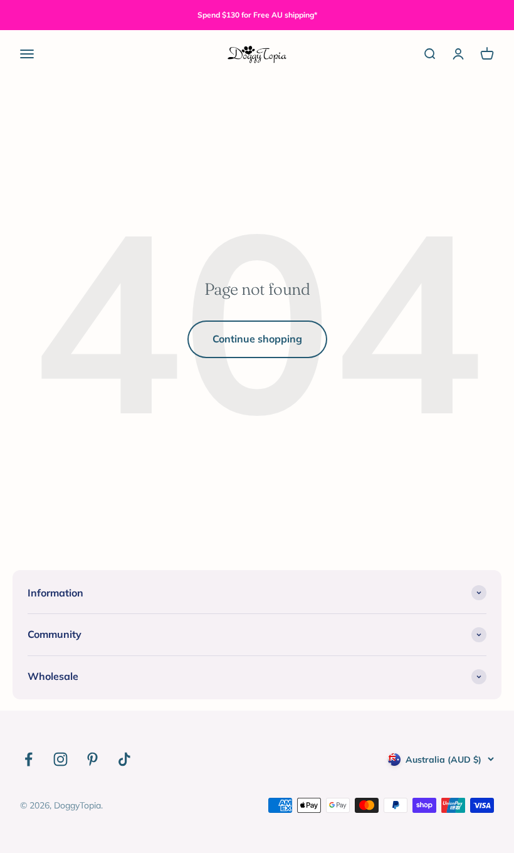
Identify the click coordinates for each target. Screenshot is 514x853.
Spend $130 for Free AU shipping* (257, 14)
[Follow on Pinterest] (92, 759)
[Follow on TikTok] (124, 759)
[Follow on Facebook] (28, 759)
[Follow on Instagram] (60, 759)
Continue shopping (257, 338)
